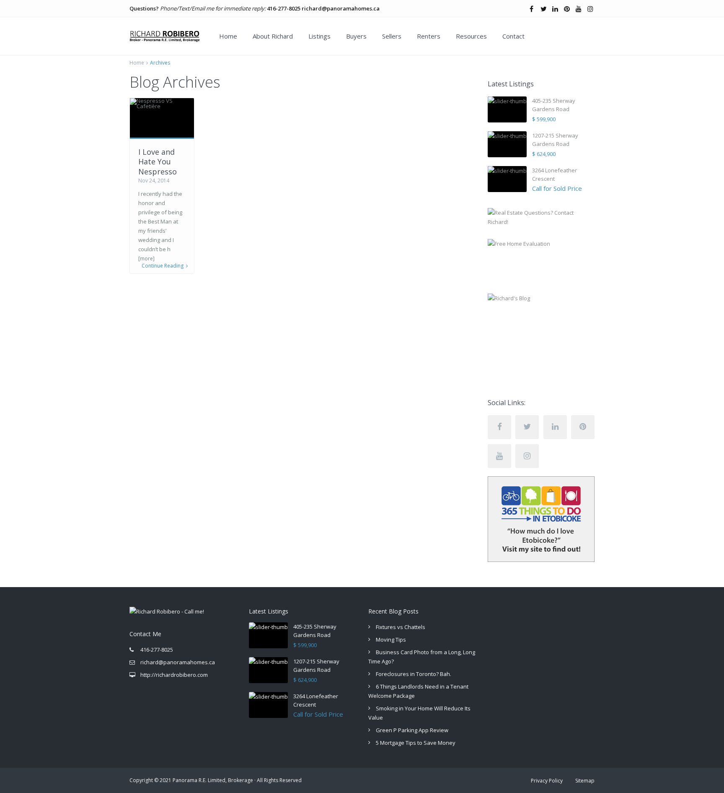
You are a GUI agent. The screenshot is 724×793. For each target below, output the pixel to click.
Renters (428, 36)
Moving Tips (391, 639)
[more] (146, 258)
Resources (471, 36)
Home (228, 36)
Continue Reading (163, 265)
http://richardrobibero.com (174, 675)
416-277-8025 (283, 8)
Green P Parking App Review (412, 730)
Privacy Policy (547, 780)
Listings (319, 36)
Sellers (391, 36)
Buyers (356, 36)
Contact (513, 36)
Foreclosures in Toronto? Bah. (413, 674)
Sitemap (585, 780)
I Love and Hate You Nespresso (157, 162)
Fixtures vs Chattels (400, 627)
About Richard (273, 36)
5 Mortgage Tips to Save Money (415, 742)
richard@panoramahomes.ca (341, 8)
